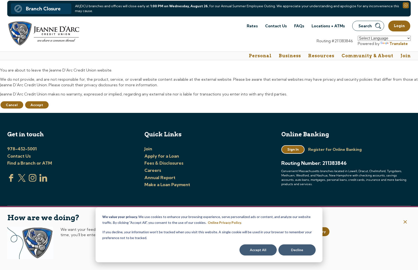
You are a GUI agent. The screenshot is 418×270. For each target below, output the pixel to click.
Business (290, 55)
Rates (252, 25)
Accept (36, 105)
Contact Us (276, 25)
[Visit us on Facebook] (11, 180)
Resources (321, 55)
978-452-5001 (22, 149)
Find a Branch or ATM (29, 163)
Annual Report (159, 177)
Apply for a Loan (161, 156)
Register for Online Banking (335, 149)
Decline (297, 250)
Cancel (12, 105)
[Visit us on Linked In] (43, 180)
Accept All (258, 250)
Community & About (367, 55)
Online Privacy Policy (224, 222)
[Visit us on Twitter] (22, 180)
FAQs (299, 25)
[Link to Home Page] (43, 34)
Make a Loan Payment (167, 184)
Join (406, 55)
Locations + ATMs (328, 25)
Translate (398, 43)
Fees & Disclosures (163, 163)
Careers (152, 170)
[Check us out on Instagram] (33, 180)
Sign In (293, 149)
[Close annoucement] (405, 222)
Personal (260, 55)
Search (365, 25)
